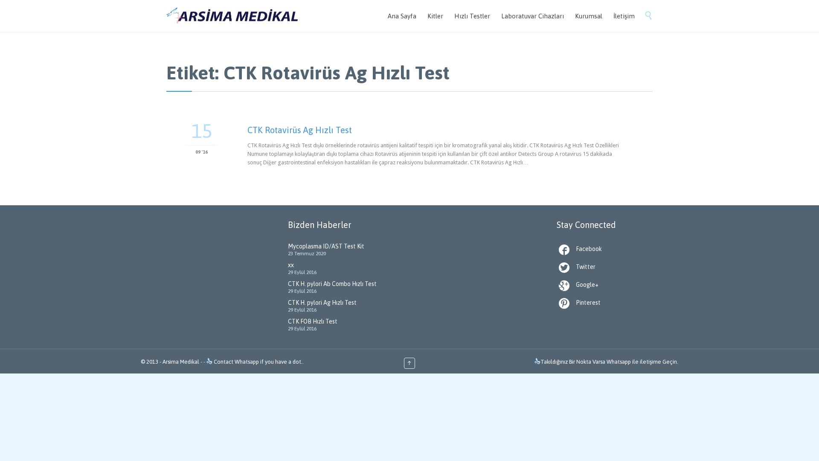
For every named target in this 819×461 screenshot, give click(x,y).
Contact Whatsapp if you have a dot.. (258, 362)
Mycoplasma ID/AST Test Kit (326, 246)
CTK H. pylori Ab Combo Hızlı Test (332, 283)
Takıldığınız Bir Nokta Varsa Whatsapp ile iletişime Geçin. (609, 362)
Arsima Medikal (181, 362)
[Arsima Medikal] (232, 16)
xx (291, 265)
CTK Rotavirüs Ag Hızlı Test (299, 130)
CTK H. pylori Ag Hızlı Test (322, 302)
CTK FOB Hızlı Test (312, 321)
